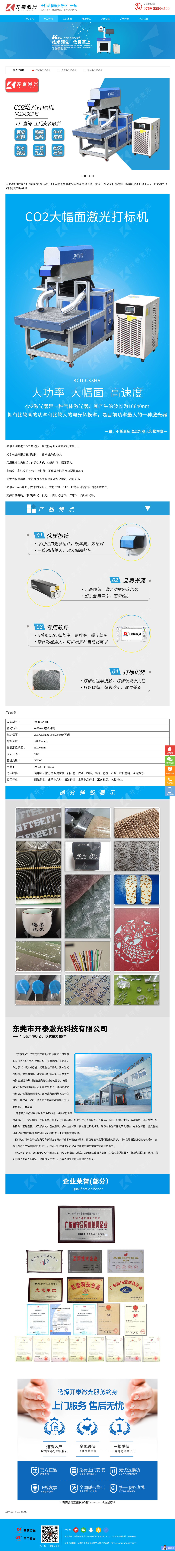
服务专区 (86, 18)
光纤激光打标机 (69, 70)
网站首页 (29, 18)
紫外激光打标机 (95, 70)
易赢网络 (132, 1536)
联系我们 (143, 18)
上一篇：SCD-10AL (16, 1511)
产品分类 (48, 18)
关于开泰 (124, 18)
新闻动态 (105, 18)
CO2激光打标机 (43, 70)
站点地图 (140, 1543)
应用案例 (67, 18)
